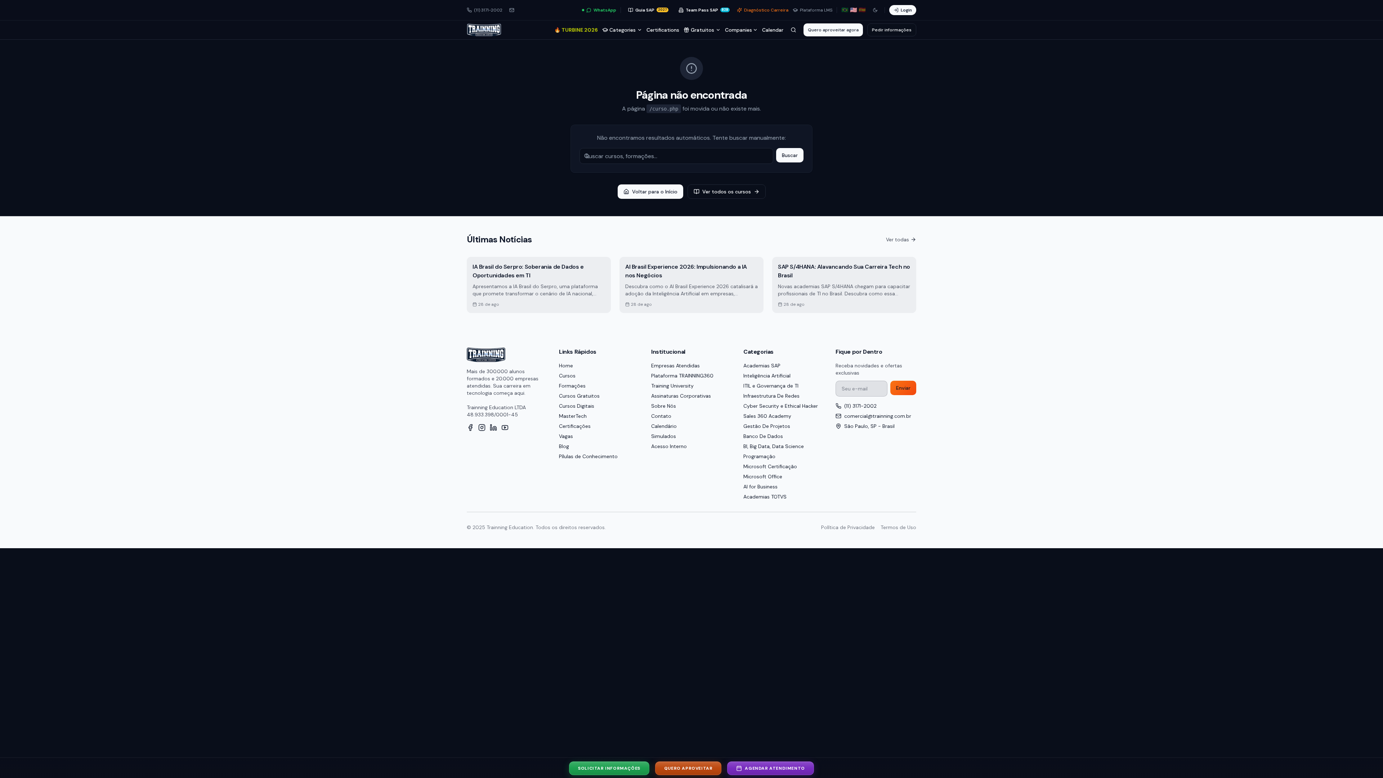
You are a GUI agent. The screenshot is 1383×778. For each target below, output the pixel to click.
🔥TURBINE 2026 (576, 30)
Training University (672, 386)
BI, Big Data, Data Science (773, 446)
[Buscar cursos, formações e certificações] (793, 30)
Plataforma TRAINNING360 (682, 375)
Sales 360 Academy (767, 416)
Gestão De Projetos (766, 426)
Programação (759, 456)
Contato (661, 416)
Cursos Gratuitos (579, 396)
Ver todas (897, 239)
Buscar (790, 155)
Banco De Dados (763, 436)
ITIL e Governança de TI (770, 386)
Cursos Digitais (576, 406)
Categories (622, 30)
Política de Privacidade (848, 527)
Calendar (772, 30)
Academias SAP (761, 365)
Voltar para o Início (654, 191)
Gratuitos (702, 30)
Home (566, 365)
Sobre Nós (663, 406)
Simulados (663, 436)
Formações (572, 386)
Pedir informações (892, 30)
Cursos (567, 375)
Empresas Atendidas (675, 365)
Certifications (662, 30)
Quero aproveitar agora (833, 30)
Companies (738, 30)
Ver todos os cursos (726, 191)
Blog (564, 446)
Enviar (903, 388)
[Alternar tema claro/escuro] (875, 10)
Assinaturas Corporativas (681, 396)
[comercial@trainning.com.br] (512, 10)
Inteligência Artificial (767, 375)
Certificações (575, 426)
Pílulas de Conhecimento (588, 456)
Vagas (566, 436)
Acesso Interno (669, 446)
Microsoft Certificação (770, 466)
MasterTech (573, 416)
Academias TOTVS (765, 496)
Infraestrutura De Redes (771, 396)
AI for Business (760, 486)
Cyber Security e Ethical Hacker (780, 406)
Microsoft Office (762, 476)
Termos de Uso (898, 527)
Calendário (664, 426)
